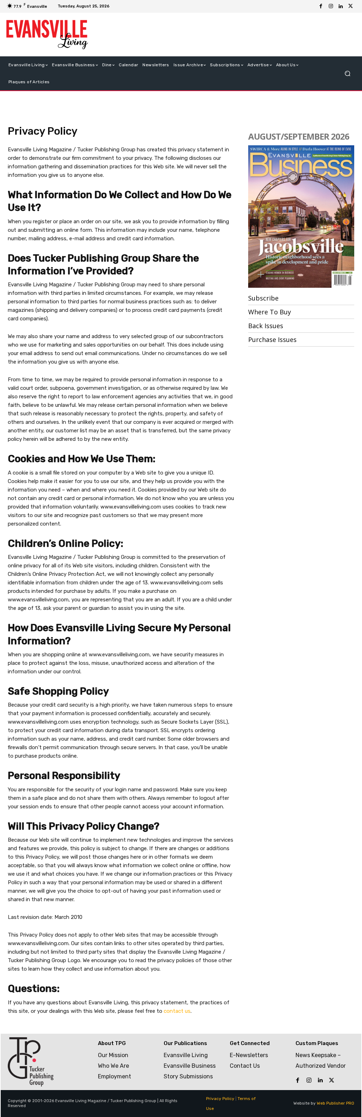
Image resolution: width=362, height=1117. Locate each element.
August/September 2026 (298, 136)
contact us (177, 1011)
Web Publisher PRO (335, 1103)
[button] (347, 73)
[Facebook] (321, 6)
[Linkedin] (341, 6)
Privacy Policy (220, 1098)
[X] (351, 6)
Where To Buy (269, 312)
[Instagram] (331, 6)
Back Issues (265, 325)
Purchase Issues (272, 339)
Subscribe (263, 298)
